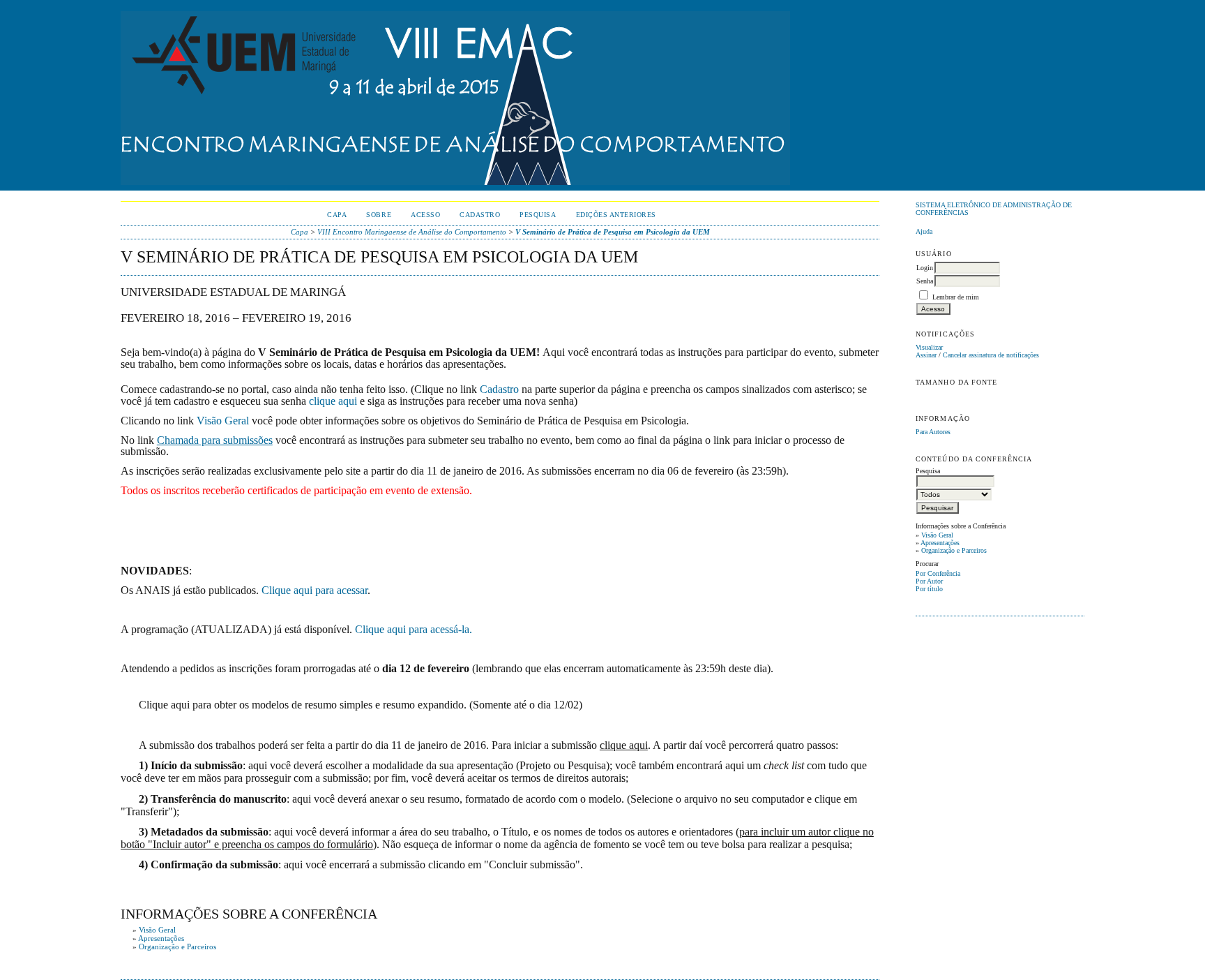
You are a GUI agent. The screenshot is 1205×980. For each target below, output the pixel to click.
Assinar (926, 355)
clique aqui (333, 401)
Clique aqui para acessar (314, 590)
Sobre (378, 214)
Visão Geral (937, 535)
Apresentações (940, 543)
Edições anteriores (616, 214)
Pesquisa (538, 214)
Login (924, 268)
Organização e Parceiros (954, 550)
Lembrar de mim (955, 297)
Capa (337, 214)
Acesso (425, 214)
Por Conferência (938, 573)
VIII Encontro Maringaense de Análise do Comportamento (411, 232)
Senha (924, 281)
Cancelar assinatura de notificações (991, 355)
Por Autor (929, 581)
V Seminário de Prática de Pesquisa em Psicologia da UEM (612, 232)
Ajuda (924, 231)
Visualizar (929, 347)
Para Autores (933, 432)
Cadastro (480, 214)
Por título (929, 589)
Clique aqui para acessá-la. (413, 629)
